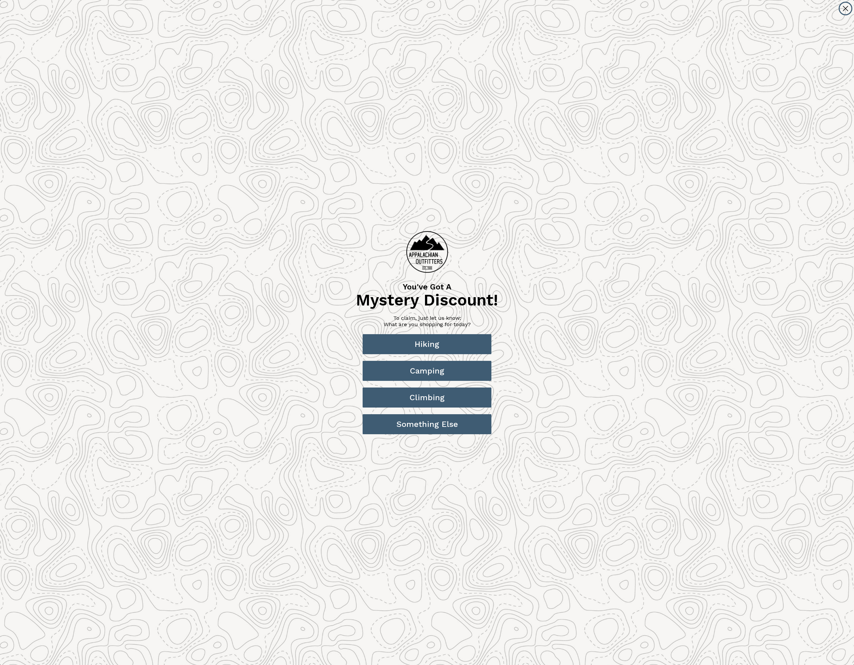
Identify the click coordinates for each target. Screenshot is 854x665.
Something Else (427, 424)
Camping (427, 371)
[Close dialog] (845, 8)
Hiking (427, 344)
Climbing (427, 397)
